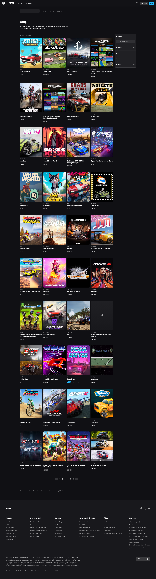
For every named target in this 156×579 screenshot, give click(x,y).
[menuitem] (45, 11)
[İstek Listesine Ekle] (40, 40)
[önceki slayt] (56, 479)
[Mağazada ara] (21, 11)
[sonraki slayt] (76, 479)
